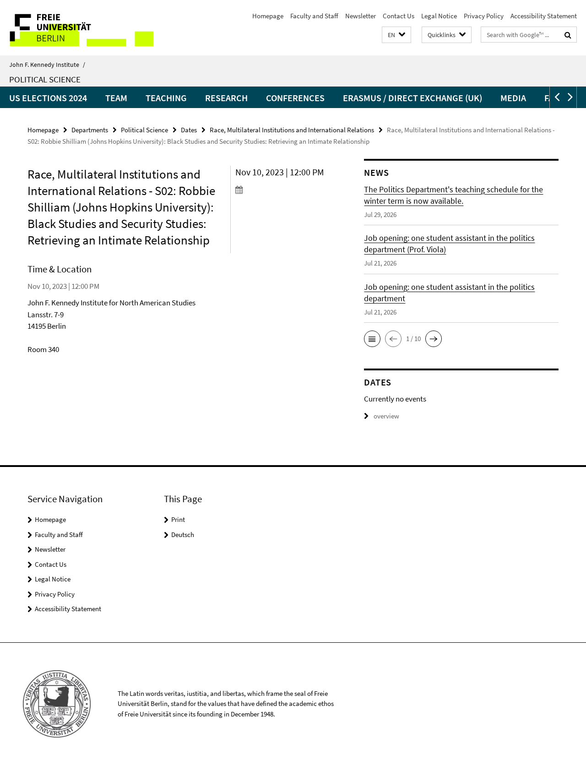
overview (386, 416)
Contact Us (398, 15)
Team (116, 97)
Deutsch (182, 534)
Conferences (295, 97)
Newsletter (360, 15)
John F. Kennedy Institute (47, 64)
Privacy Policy (484, 15)
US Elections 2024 (48, 97)
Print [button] (178, 519)
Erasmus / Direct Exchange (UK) (412, 97)
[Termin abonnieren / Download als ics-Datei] (283, 189)
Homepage (267, 15)
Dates (189, 129)
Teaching (166, 97)
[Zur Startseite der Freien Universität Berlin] (76, 27)
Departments (89, 129)
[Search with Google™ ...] (567, 34)
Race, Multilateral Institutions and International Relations (292, 129)
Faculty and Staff (314, 15)
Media (513, 97)
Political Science (45, 79)
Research (226, 97)
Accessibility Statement (543, 15)
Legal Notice (439, 15)
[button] (396, 35)
